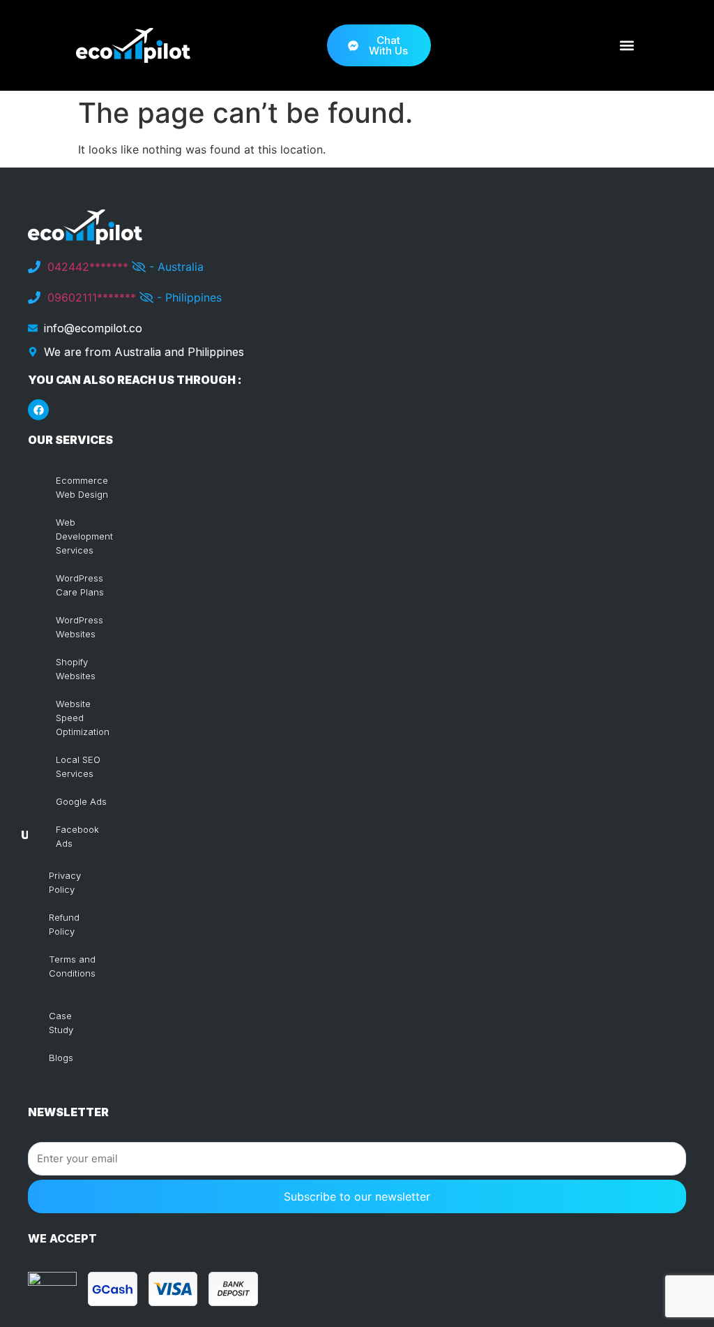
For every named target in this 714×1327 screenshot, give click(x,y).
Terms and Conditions (72, 966)
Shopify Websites (76, 668)
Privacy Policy (65, 882)
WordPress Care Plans (80, 585)
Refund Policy (64, 924)
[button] (626, 45)
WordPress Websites (79, 626)
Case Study (61, 1022)
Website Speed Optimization (82, 717)
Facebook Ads (77, 836)
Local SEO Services (78, 766)
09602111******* (91, 297)
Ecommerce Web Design (82, 487)
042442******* (87, 267)
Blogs (61, 1057)
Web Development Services (84, 536)
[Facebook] (38, 409)
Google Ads (81, 801)
